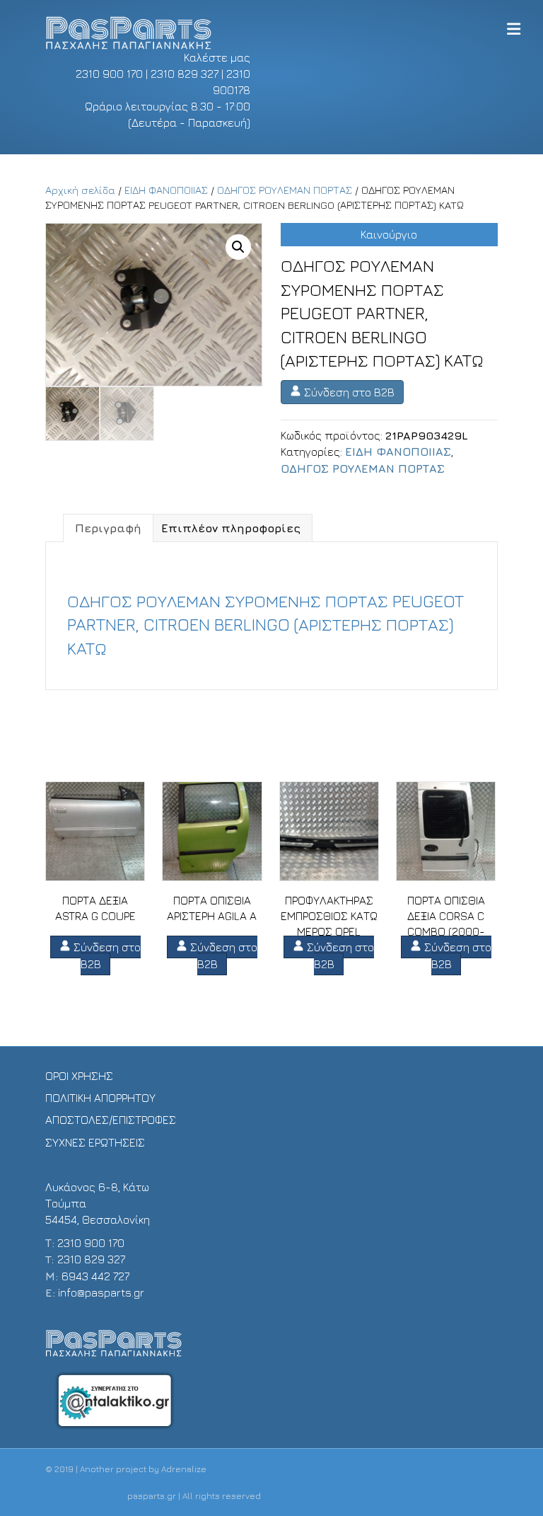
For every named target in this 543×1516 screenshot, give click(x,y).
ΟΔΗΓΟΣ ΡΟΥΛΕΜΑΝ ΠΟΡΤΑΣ (284, 190)
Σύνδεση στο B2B (348, 392)
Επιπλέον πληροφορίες (230, 528)
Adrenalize (183, 1469)
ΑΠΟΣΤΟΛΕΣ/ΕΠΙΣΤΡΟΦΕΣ (110, 1119)
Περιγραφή (108, 528)
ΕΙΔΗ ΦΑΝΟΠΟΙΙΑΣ (166, 190)
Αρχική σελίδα (80, 190)
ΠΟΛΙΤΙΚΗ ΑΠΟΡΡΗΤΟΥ (100, 1097)
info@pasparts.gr (101, 1292)
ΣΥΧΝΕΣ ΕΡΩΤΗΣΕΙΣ (95, 1142)
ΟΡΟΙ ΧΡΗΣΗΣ (79, 1075)
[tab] (108, 528)
